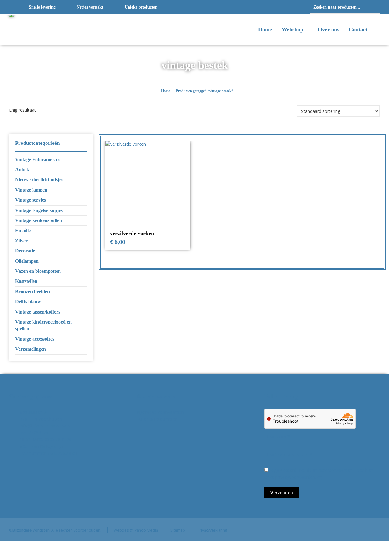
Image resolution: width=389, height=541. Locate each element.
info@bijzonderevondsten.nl (47, 425)
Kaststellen (26, 281)
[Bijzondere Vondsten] (36, 30)
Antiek (22, 169)
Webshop (293, 29)
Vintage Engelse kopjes (39, 210)
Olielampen (27, 261)
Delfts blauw (28, 301)
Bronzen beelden (32, 291)
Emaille (23, 230)
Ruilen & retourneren (157, 419)
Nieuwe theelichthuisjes (39, 179)
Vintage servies (30, 200)
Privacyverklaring (212, 530)
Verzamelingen (30, 349)
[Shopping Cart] (376, 30)
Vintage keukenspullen (38, 220)
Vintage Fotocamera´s (37, 159)
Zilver (21, 240)
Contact (358, 29)
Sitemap (177, 530)
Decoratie (25, 250)
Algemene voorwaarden (160, 412)
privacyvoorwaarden (295, 477)
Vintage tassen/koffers (37, 311)
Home (265, 29)
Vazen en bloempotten (38, 271)
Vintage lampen (31, 189)
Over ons (328, 29)
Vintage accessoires (34, 339)
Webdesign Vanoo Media (136, 530)
